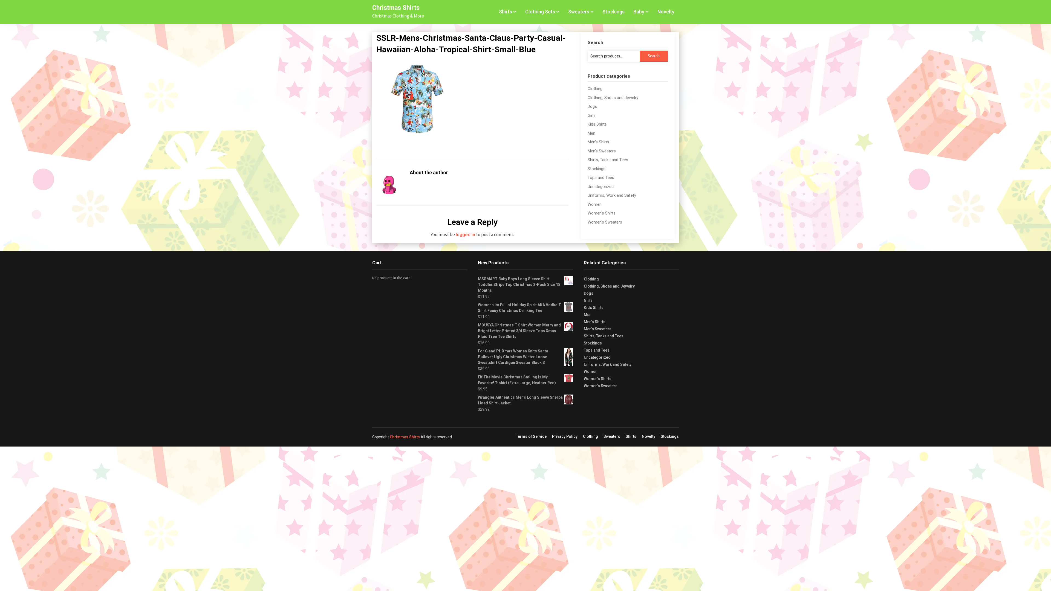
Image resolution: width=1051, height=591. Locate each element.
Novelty (665, 12)
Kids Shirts (597, 124)
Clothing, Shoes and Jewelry (613, 97)
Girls (592, 115)
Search (654, 55)
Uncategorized (601, 186)
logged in (465, 234)
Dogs (592, 106)
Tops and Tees (601, 177)
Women (595, 204)
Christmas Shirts (396, 7)
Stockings (613, 12)
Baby (638, 12)
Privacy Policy (565, 436)
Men (591, 133)
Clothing (595, 88)
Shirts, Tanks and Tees (608, 159)
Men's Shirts (598, 142)
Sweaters (578, 12)
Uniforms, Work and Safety (612, 195)
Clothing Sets (540, 12)
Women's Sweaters (605, 222)
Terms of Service (531, 436)
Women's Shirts (602, 213)
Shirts (505, 12)
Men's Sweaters (602, 151)
